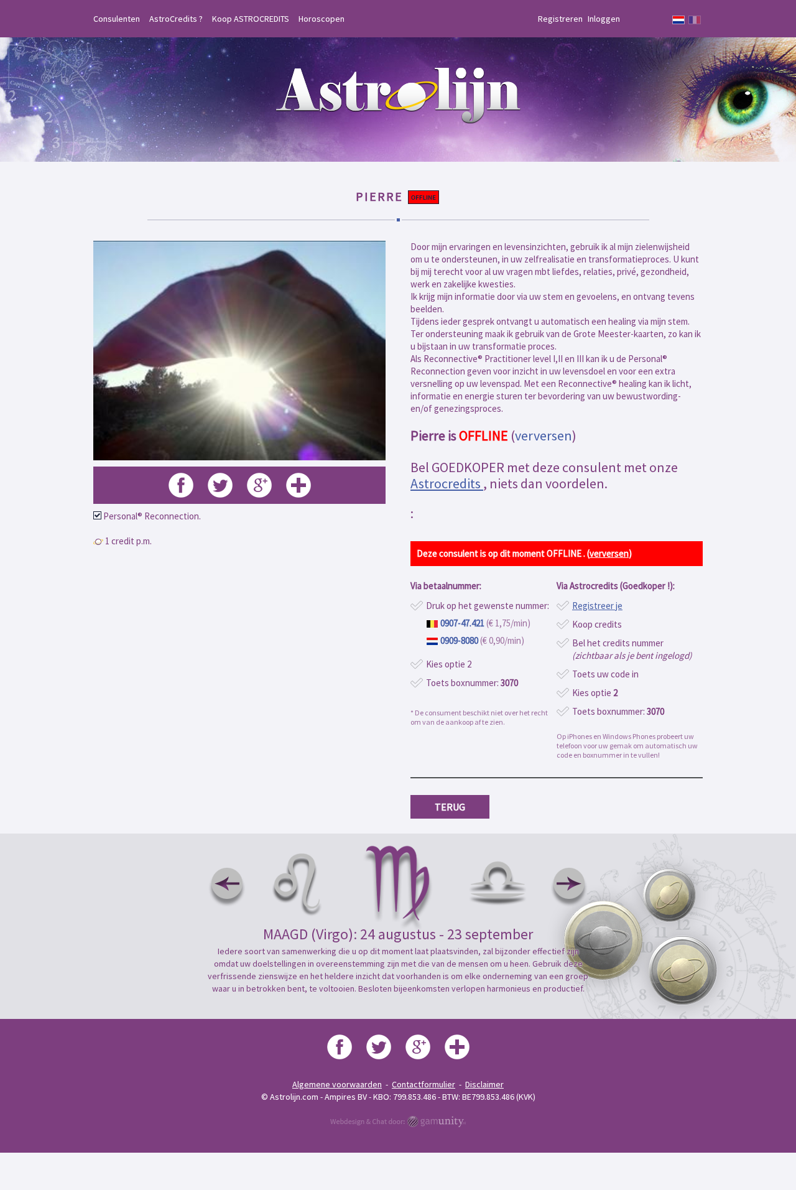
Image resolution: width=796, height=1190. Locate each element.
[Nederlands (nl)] (678, 20)
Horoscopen (321, 18)
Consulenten (116, 18)
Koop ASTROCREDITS (250, 18)
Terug (450, 807)
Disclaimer (484, 1084)
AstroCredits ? (176, 18)
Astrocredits (446, 483)
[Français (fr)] (695, 20)
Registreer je (597, 605)
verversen (543, 435)
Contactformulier (423, 1084)
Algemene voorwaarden (337, 1084)
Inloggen (604, 18)
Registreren (560, 18)
